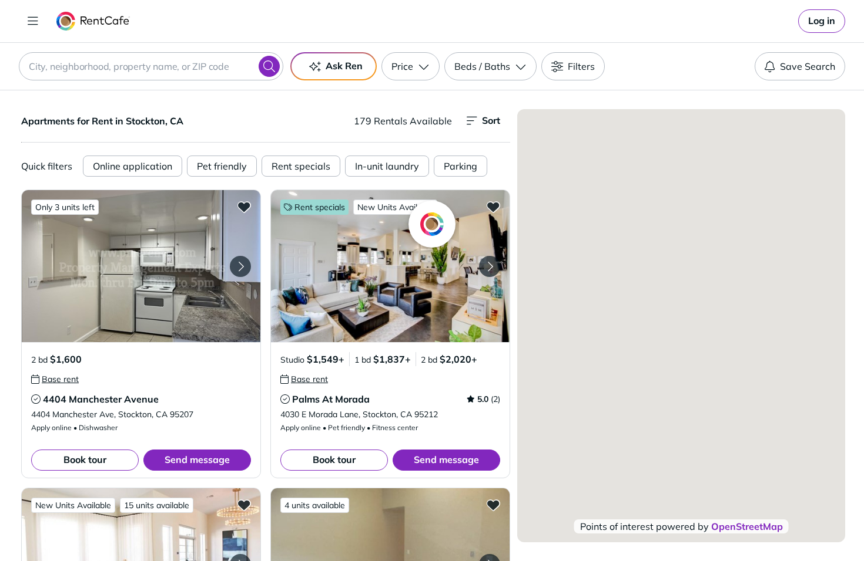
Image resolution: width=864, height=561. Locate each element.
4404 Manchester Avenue (101, 399)
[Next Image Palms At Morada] (489, 266)
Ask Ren (344, 66)
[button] (141, 266)
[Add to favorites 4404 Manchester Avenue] (243, 206)
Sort (491, 120)
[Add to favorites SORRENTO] (493, 504)
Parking (460, 166)
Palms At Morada (331, 399)
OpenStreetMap (747, 526)
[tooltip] (55, 379)
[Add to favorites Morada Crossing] (243, 504)
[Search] (269, 66)
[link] (821, 21)
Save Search (807, 66)
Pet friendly (222, 166)
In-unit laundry (387, 166)
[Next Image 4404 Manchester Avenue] (240, 266)
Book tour (84, 459)
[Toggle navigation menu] (33, 21)
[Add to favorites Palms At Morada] (493, 206)
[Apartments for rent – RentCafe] (93, 21)
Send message (197, 459)
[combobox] (151, 66)
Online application (132, 166)
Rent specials (301, 166)
